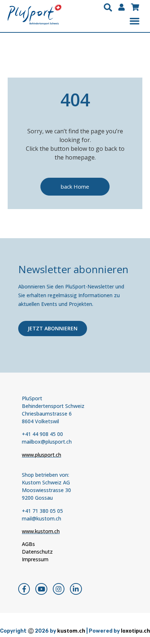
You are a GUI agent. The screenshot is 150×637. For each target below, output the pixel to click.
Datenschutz (37, 551)
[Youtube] (41, 589)
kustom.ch (71, 630)
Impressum (35, 559)
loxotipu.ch (135, 630)
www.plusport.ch (41, 454)
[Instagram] (58, 589)
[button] (107, 7)
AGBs (28, 543)
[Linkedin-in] (76, 589)
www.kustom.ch (41, 531)
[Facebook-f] (24, 589)
